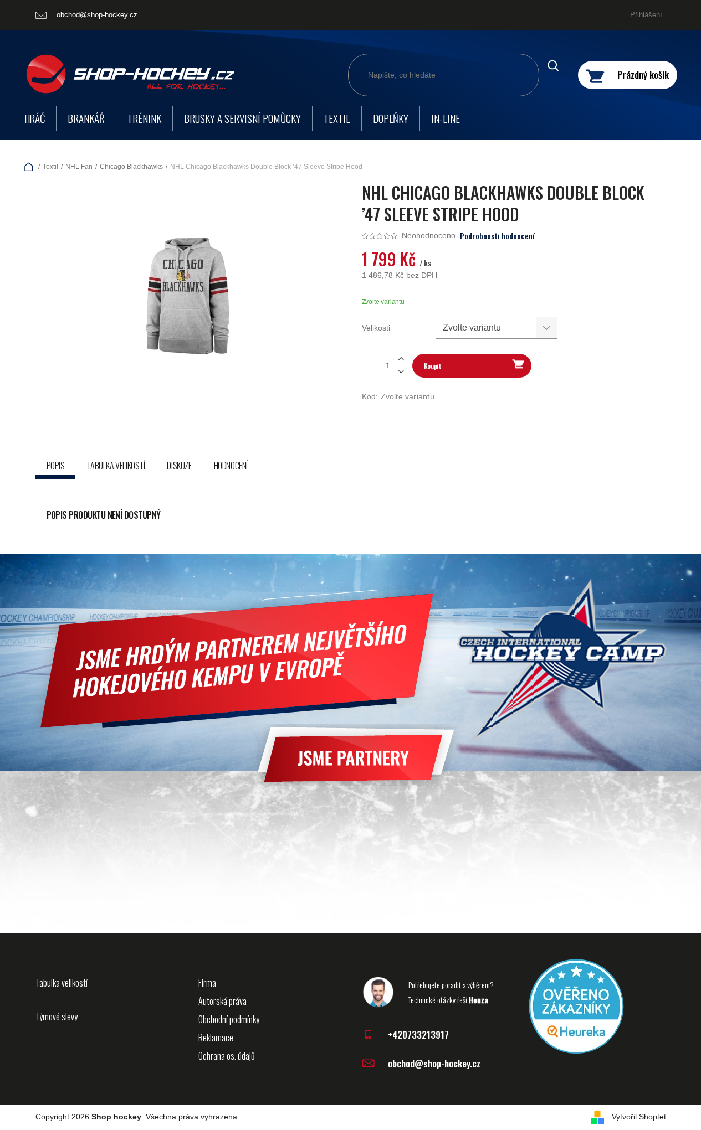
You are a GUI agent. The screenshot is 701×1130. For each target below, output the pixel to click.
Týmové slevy (56, 1016)
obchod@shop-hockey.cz (434, 1063)
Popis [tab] (56, 465)
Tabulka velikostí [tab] (115, 465)
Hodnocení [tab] (231, 465)
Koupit (432, 365)
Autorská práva (222, 1001)
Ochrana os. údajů (226, 1055)
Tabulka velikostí (61, 982)
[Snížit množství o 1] (401, 371)
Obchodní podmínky (228, 1019)
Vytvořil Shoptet (639, 1116)
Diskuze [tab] (179, 465)
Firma (207, 982)
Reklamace (215, 1037)
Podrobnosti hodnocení (497, 235)
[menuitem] (35, 118)
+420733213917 (418, 1034)
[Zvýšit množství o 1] (401, 359)
